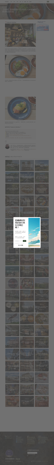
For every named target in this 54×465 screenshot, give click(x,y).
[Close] (39, 218)
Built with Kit (20, 245)
